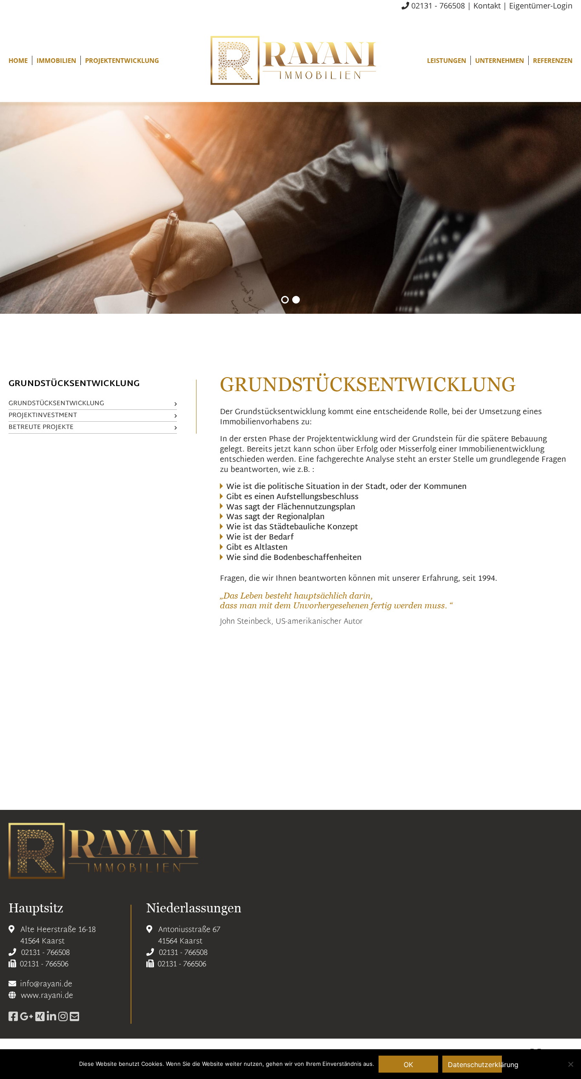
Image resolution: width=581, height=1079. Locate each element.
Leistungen (446, 60)
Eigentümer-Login (540, 5)
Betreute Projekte (41, 427)
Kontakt (487, 5)
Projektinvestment (43, 415)
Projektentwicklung (122, 60)
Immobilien (56, 60)
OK (408, 1064)
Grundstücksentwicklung (56, 403)
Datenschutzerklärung (475, 1064)
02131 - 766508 (437, 5)
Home (18, 60)
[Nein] (570, 1064)
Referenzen (552, 60)
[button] (285, 300)
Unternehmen (499, 60)
